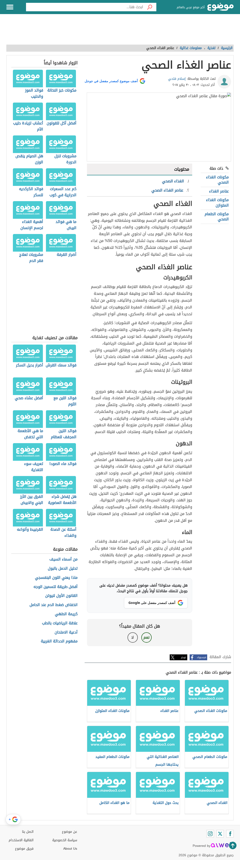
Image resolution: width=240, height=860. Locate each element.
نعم (146, 637)
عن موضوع (69, 832)
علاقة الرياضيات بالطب (60, 623)
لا (132, 637)
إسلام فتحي (177, 79)
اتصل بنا (28, 832)
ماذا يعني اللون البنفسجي (56, 577)
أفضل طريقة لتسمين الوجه (56, 587)
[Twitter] (220, 833)
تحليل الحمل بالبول (63, 568)
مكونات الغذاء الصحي (217, 179)
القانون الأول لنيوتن (61, 595)
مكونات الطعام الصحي (217, 216)
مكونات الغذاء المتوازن (217, 202)
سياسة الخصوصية (64, 840)
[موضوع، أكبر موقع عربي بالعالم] (220, 7)
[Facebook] (230, 833)
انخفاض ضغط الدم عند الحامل (54, 605)
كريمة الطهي (66, 614)
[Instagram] (210, 833)
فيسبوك (201, 657)
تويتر (183, 657)
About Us (70, 848)
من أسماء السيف (63, 559)
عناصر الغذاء (219, 191)
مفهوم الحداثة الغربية (59, 641)
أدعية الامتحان (66, 632)
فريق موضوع (24, 848)
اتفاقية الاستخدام (21, 840)
